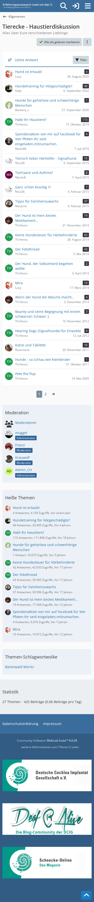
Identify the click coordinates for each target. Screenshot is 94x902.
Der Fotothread (25, 574)
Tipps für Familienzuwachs (34, 587)
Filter (83, 60)
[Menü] (88, 6)
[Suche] (63, 6)
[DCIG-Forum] (28, 6)
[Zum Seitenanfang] (86, 895)
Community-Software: (47, 740)
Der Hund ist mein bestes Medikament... (45, 599)
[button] (87, 42)
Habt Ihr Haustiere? (28, 532)
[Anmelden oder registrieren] (76, 6)
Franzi (20, 445)
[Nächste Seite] (53, 394)
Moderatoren (25, 422)
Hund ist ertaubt (26, 507)
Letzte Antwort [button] (26, 60)
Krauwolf (22, 457)
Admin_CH (23, 469)
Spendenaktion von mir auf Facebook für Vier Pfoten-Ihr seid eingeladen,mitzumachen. (49, 614)
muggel (21, 432)
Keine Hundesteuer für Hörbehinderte (44, 562)
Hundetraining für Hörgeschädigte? (41, 520)
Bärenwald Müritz (19, 667)
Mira (16, 629)
